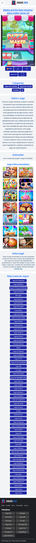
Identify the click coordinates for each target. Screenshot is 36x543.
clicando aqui (18, 269)
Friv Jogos (18, 370)
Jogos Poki (18, 433)
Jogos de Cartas (18, 336)
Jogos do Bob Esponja (18, 467)
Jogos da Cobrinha (18, 340)
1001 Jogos (18, 295)
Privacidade (19, 505)
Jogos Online (18, 489)
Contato (8, 505)
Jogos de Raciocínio (18, 478)
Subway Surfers (18, 414)
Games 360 (8, 517)
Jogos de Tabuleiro (18, 351)
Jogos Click (22, 528)
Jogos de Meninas (18, 284)
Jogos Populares (18, 455)
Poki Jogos (8, 528)
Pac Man (18, 411)
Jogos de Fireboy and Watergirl (18, 288)
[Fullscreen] (22, 74)
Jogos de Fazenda (18, 291)
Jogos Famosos (18, 299)
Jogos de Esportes (18, 422)
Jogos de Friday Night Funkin (18, 377)
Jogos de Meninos (18, 448)
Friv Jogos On (8, 532)
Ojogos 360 (8, 524)
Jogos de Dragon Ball (18, 459)
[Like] (18, 69)
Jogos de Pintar (18, 321)
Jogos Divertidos (18, 303)
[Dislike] (27, 69)
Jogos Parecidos (8, 535)
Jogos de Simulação (18, 437)
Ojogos (18, 347)
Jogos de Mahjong (18, 355)
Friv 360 (22, 520)
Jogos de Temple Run (18, 280)
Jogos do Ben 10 (18, 332)
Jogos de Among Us (18, 373)
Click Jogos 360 (22, 524)
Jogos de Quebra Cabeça (18, 318)
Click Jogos (18, 474)
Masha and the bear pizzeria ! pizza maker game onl (18, 11)
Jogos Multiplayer (18, 463)
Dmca (13, 505)
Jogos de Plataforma (18, 470)
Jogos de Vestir (18, 325)
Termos (26, 505)
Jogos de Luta (18, 418)
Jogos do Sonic (18, 388)
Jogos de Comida (26, 86)
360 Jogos (22, 513)
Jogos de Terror (18, 407)
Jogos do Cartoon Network (18, 362)
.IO (22, 90)
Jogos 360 (18, 366)
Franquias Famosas (18, 344)
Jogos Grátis (18, 493)
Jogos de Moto (18, 485)
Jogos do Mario (18, 385)
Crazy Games (18, 310)
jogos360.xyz (22, 532)
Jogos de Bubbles (18, 396)
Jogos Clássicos (18, 381)
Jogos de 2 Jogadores (18, 399)
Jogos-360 (22, 517)
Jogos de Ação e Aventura (18, 452)
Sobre (3, 505)
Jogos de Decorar (18, 392)
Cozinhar (16, 90)
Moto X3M (18, 444)
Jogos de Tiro (18, 359)
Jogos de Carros (18, 329)
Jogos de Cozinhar (10, 86)
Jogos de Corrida (18, 403)
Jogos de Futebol (18, 314)
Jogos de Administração (18, 426)
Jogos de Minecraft (18, 481)
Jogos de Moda (18, 429)
